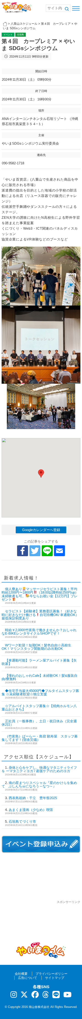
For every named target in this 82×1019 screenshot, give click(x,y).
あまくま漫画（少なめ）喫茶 (31, 810)
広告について (27, 978)
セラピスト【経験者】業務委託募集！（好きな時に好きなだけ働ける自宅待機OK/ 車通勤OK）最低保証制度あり (40, 614)
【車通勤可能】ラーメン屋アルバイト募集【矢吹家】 (39, 662)
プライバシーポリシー (51, 973)
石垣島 (20, 34)
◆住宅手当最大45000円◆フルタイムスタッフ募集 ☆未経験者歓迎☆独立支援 (40, 692)
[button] (41, 474)
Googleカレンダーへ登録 (41, 530)
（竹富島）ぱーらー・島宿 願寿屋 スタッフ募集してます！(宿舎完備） (40, 738)
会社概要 (21, 973)
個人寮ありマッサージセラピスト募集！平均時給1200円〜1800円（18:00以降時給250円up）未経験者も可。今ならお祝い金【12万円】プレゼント (40, 594)
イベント (8, 34)
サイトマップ (54, 978)
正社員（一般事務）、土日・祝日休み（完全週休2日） (39, 722)
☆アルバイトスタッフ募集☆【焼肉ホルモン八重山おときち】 (39, 707)
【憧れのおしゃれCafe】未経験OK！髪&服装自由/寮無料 (39, 677)
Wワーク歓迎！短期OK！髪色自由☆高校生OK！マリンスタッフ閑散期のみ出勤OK (36, 646)
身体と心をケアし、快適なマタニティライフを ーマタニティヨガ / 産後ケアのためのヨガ (39, 769)
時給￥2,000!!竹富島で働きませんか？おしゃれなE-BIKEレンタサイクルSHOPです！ (39, 631)
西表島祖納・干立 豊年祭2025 (33, 798)
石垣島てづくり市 (22, 821)
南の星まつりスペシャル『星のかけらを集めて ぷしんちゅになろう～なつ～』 (39, 784)
